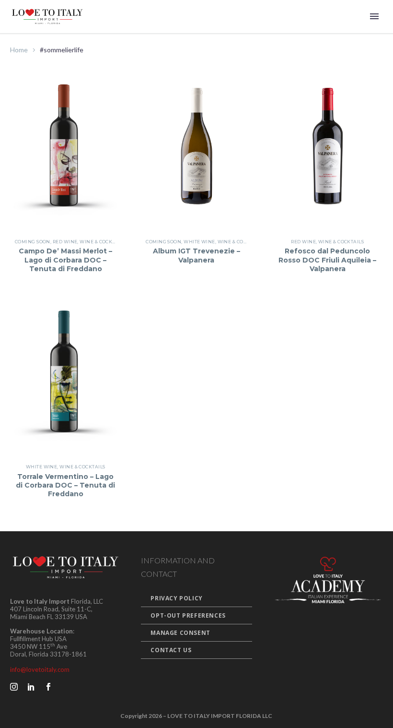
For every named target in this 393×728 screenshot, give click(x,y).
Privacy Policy (176, 598)
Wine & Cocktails (102, 241)
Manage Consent (180, 633)
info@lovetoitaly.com (39, 669)
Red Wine (65, 241)
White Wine (199, 241)
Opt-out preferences (187, 615)
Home (19, 50)
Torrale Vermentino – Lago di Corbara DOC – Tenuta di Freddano (65, 485)
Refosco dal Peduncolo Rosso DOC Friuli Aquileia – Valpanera (327, 260)
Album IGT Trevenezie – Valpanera (196, 255)
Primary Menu (374, 16)
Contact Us (170, 650)
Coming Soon (32, 241)
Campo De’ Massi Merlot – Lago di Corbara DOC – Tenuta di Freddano (65, 260)
